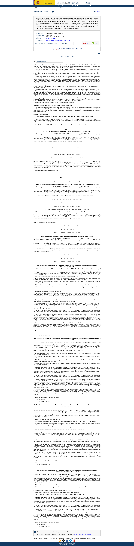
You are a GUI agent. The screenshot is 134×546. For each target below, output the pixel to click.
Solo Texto (44, 52)
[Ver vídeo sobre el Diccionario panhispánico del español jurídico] (54, 48)
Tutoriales (89, 538)
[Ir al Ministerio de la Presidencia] (44, 2)
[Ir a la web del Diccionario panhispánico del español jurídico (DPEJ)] (57, 48)
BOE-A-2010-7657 (51, 38)
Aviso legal (55, 538)
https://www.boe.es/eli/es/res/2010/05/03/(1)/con (58, 40)
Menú (88, 5)
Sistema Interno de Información (80, 538)
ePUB (95, 43)
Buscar (45, 7)
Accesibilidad (61, 538)
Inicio (41, 7)
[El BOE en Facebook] (67, 541)
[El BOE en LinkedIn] (70, 541)
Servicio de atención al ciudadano (82, 534)
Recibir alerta (94, 52)
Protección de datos (69, 538)
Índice (50, 52)
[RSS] (60, 541)
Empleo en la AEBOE (96, 538)
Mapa (51, 538)
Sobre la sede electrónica (43, 538)
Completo (37, 52)
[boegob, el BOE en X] (63, 541)
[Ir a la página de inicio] (73, 3)
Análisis (55, 52)
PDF (87, 43)
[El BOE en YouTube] (74, 541)
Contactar (35, 538)
